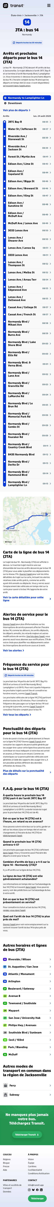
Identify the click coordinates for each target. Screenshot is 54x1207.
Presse (6, 1166)
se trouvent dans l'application (16, 85)
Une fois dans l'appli (35, 636)
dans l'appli (8, 852)
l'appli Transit (31, 693)
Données (7, 1191)
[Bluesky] (33, 1190)
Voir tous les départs (16, 714)
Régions (7, 1159)
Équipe (31, 1162)
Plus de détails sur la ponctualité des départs (23, 772)
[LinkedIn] (41, 1190)
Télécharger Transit (25, 1134)
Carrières (32, 1166)
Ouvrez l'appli (25, 574)
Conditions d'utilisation (38, 1173)
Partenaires (10, 1180)
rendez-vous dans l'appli (14, 910)
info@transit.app (36, 1185)
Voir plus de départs (15, 110)
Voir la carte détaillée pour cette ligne (23, 599)
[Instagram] (29, 1190)
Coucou (7, 1154)
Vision (31, 1159)
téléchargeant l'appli (12, 835)
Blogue (6, 1162)
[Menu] (49, 5)
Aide (5, 1170)
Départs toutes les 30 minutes (29, 42)
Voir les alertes (12, 650)
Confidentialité (35, 1170)
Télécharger (37, 1198)
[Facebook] (37, 1190)
